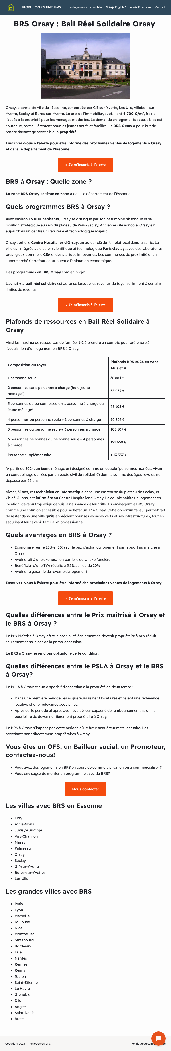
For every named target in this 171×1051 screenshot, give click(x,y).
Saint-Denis (24, 1012)
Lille (18, 952)
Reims (20, 970)
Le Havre (22, 988)
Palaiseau (23, 848)
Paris (19, 903)
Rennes (21, 964)
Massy (20, 842)
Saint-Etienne (26, 982)
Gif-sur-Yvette (27, 866)
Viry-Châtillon (26, 836)
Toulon (20, 976)
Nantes (21, 958)
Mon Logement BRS (41, 7)
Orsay (20, 854)
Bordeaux (23, 946)
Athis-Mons (24, 824)
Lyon (19, 910)
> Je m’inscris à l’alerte (85, 164)
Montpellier (24, 934)
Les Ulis (21, 878)
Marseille (22, 916)
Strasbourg (24, 940)
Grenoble (22, 994)
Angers (21, 1006)
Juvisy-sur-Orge (28, 830)
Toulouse (22, 922)
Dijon (19, 1000)
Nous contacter (85, 789)
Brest (19, 1018)
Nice (18, 928)
